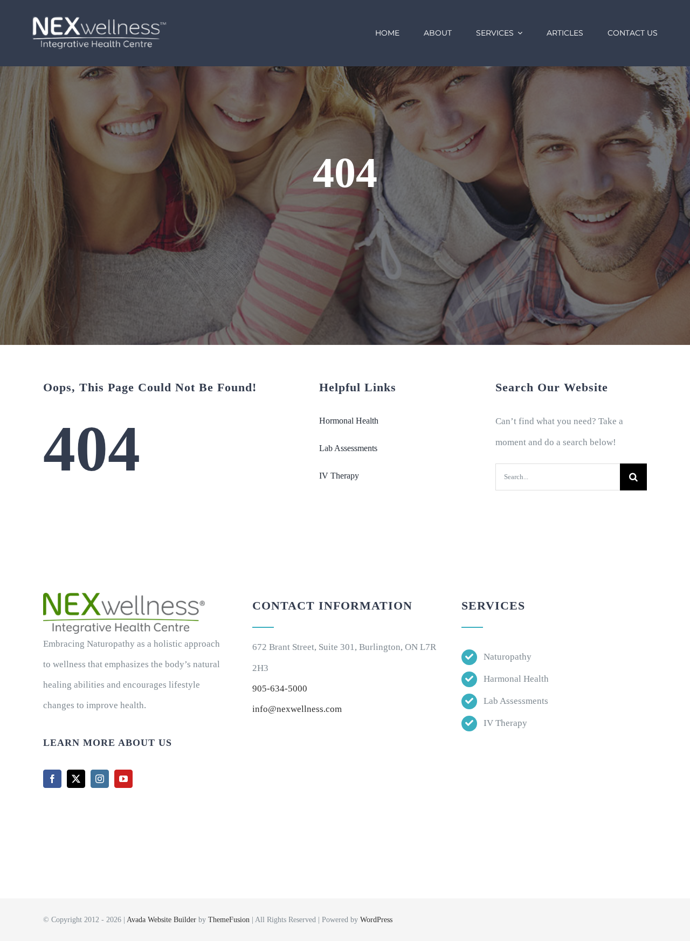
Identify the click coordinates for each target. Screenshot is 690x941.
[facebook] (52, 779)
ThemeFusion (229, 920)
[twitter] (76, 779)
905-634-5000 (279, 688)
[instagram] (100, 779)
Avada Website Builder (161, 920)
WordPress (376, 920)
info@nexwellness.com (297, 709)
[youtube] (123, 779)
